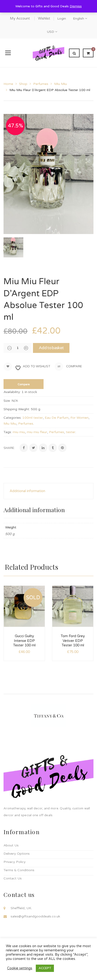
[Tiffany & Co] (48, 715)
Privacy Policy (15, 862)
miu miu (19, 432)
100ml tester (32, 418)
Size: (7, 401)
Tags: (8, 432)
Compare (73, 366)
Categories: (12, 418)
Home (8, 84)
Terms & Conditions (19, 870)
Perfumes (40, 84)
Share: (9, 448)
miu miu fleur (37, 432)
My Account (20, 18)
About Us (11, 845)
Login (61, 19)
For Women (79, 418)
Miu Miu (60, 84)
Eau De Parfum (57, 418)
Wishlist (44, 18)
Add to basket (51, 347)
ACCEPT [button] (45, 968)
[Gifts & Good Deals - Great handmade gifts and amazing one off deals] (48, 53)
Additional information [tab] (27, 491)
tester (70, 432)
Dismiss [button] (76, 6)
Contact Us (13, 878)
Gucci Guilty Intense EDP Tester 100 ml (24, 640)
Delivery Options (17, 854)
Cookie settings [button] (19, 968)
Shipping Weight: (17, 409)
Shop (23, 84)
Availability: (12, 392)
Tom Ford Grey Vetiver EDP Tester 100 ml (73, 640)
